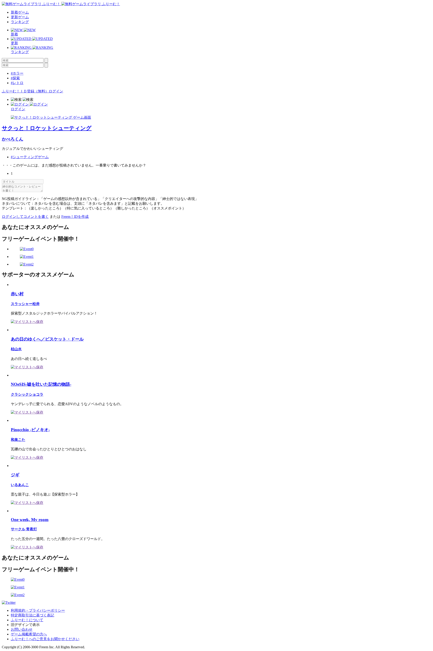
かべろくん (12, 139)
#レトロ (17, 83)
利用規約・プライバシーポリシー (38, 610)
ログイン (56, 91)
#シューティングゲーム (30, 157)
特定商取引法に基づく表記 (32, 615)
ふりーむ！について (27, 620)
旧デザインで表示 (25, 625)
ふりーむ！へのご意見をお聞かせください (45, 639)
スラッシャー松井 (25, 304)
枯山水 (16, 349)
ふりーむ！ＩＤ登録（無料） (25, 91)
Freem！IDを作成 (75, 217)
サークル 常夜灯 (24, 529)
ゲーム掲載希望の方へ (29, 634)
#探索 (15, 78)
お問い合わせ (21, 629)
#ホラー (17, 73)
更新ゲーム (20, 17)
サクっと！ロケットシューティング (47, 128)
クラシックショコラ (27, 394)
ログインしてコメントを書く (25, 217)
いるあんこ (20, 485)
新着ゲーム (20, 12)
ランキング (20, 22)
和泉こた (18, 440)
